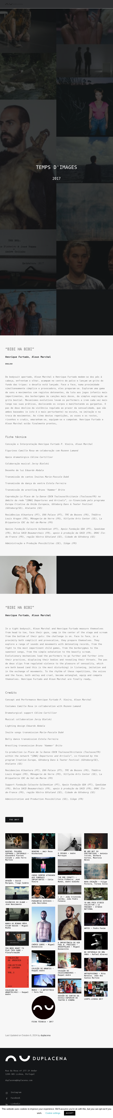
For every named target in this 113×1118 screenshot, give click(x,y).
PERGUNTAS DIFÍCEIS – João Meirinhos (43, 902)
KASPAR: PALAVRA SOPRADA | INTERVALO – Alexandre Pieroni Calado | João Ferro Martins (17, 855)
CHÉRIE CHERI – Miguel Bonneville (43, 945)
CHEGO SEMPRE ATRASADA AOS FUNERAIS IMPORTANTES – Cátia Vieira (43, 878)
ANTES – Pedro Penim (94, 928)
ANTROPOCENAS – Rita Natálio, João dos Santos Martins (94, 975)
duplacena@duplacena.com (18, 1080)
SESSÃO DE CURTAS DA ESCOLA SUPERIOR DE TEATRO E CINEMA (68, 998)
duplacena (45, 1035)
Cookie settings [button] (52, 1113)
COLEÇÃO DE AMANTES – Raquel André (43, 969)
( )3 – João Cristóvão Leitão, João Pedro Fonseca (69, 899)
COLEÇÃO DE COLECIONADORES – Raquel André (67, 972)
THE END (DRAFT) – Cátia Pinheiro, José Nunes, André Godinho (69, 879)
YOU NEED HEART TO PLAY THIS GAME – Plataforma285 (14, 950)
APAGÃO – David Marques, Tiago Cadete (17, 881)
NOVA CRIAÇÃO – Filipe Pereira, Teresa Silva (96, 882)
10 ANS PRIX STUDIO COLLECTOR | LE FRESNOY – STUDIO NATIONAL (94, 905)
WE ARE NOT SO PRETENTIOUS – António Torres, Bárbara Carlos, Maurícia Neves (96, 855)
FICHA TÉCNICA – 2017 (42, 1021)
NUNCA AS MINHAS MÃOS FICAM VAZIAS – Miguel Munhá (16, 925)
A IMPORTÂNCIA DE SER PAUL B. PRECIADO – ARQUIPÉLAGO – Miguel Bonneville (69, 945)
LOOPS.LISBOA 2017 (93, 999)
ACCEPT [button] (70, 1113)
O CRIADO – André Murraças (66, 854)
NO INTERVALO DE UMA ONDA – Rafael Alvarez (96, 953)
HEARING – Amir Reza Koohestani (42, 852)
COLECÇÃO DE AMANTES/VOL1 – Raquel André (16, 992)
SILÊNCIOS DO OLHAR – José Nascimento (16, 903)
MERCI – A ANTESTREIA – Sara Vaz (43, 991)
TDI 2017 (14, 820)
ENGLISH (9, 364)
